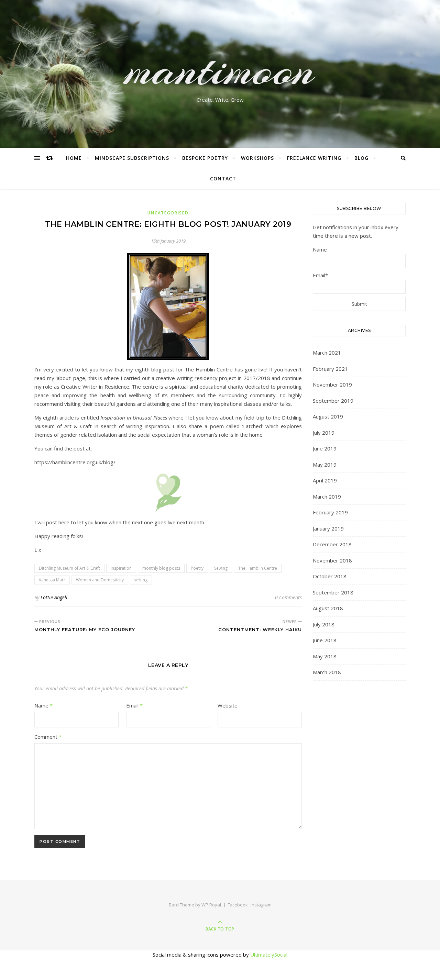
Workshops (257, 158)
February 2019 (330, 512)
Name (43, 705)
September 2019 (333, 400)
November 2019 (332, 384)
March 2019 (327, 496)
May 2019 (325, 464)
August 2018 (328, 608)
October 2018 (329, 576)
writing (140, 580)
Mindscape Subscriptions (132, 158)
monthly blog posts (161, 568)
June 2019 (325, 448)
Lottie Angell (54, 597)
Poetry (197, 568)
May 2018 (325, 656)
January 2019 (328, 528)
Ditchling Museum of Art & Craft (69, 568)
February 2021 (330, 368)
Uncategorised (167, 213)
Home (74, 158)
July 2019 (323, 432)
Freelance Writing (314, 158)
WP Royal (211, 905)
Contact (223, 178)
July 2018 (323, 624)
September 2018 (333, 592)
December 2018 (332, 544)
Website (228, 705)
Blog (361, 158)
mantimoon (220, 70)
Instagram (261, 905)
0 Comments (288, 597)
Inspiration (121, 568)
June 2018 (325, 640)
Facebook (238, 905)
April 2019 (325, 480)
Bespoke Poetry (205, 158)
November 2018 (332, 560)
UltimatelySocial (268, 954)
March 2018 (327, 672)
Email (134, 705)
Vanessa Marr (52, 580)
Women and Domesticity (100, 580)
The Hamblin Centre (257, 568)
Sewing (221, 568)
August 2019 (328, 416)
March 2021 (327, 352)
